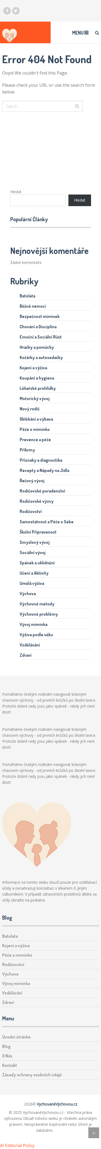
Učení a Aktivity (34, 573)
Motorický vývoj (35, 398)
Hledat (16, 191)
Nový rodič (30, 408)
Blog (6, 1046)
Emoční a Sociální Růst (41, 337)
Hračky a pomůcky (37, 347)
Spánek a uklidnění (37, 562)
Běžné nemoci (33, 306)
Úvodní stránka (16, 1037)
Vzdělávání (30, 645)
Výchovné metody (37, 604)
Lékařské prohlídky (38, 388)
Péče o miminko (35, 429)
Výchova (28, 593)
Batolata (27, 296)
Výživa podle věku (36, 634)
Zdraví (26, 655)
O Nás (7, 1055)
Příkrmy (27, 450)
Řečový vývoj (32, 480)
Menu (77, 33)
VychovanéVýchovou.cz (57, 1104)
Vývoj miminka (33, 624)
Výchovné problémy (39, 614)
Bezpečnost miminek (40, 316)
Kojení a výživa (33, 367)
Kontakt (9, 1065)
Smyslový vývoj (35, 542)
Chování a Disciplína (38, 326)
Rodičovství (31, 511)
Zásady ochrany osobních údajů (32, 1074)
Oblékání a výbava (36, 419)
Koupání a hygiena (37, 378)
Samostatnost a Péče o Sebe (47, 521)
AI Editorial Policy (17, 1145)
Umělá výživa (32, 583)
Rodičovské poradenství (42, 491)
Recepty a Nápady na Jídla (44, 470)
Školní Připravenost (38, 532)
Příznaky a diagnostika (41, 460)
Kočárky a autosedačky (41, 357)
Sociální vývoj (33, 552)
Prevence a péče (35, 439)
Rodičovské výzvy (37, 501)
